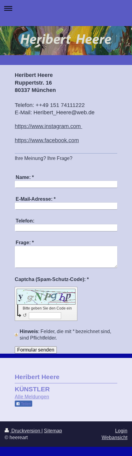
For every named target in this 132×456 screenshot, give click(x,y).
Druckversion (25, 430)
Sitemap (53, 430)
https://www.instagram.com (48, 126)
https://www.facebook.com (47, 140)
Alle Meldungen (32, 396)
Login (121, 430)
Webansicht (114, 437)
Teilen (25, 404)
